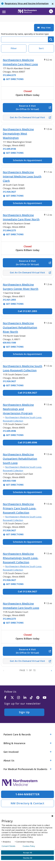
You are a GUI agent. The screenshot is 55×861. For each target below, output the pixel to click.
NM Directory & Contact (27, 803)
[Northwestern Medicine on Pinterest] (39, 698)
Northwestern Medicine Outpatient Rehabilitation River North (20, 327)
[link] (44, 27)
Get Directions (13, 79)
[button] (3, 11)
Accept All (27, 852)
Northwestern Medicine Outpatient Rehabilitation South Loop (20, 459)
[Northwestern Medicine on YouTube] (46, 698)
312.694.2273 (9, 75)
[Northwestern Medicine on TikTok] (33, 698)
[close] (52, 4)
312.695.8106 (9, 148)
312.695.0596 (9, 431)
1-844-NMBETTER (27, 794)
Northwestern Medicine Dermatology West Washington (18, 133)
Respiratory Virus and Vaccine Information (27, 3)
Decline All (27, 858)
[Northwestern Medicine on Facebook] (7, 698)
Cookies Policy (29, 846)
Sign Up (24, 712)
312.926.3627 (9, 191)
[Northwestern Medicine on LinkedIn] (26, 698)
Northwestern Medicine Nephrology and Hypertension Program (18, 409)
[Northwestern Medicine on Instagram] (20, 698)
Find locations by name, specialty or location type (25, 34)
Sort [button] (41, 48)
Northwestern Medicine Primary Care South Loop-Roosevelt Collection (19, 508)
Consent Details (8, 846)
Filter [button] (14, 48)
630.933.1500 (9, 342)
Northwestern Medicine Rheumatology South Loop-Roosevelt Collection (20, 558)
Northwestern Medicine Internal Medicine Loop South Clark (22, 176)
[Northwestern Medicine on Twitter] (14, 698)
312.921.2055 (9, 299)
